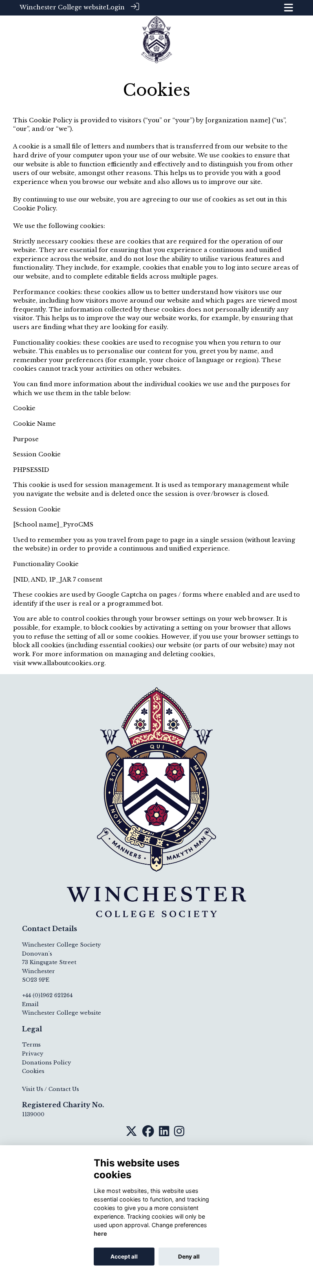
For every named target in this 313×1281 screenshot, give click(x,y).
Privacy (32, 1053)
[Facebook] (148, 1133)
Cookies (33, 1071)
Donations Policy (46, 1062)
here (100, 1233)
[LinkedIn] (164, 1133)
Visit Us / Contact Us (50, 1089)
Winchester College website (63, 7)
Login (115, 7)
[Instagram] (179, 1133)
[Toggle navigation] (288, 7)
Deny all (189, 1256)
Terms (31, 1044)
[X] (131, 1133)
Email (30, 1004)
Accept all (124, 1256)
